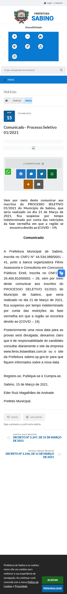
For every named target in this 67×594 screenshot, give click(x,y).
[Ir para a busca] (41, 56)
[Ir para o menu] (33, 56)
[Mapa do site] (40, 46)
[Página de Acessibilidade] (14, 56)
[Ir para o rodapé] (49, 56)
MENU (11, 79)
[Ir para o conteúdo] (25, 56)
